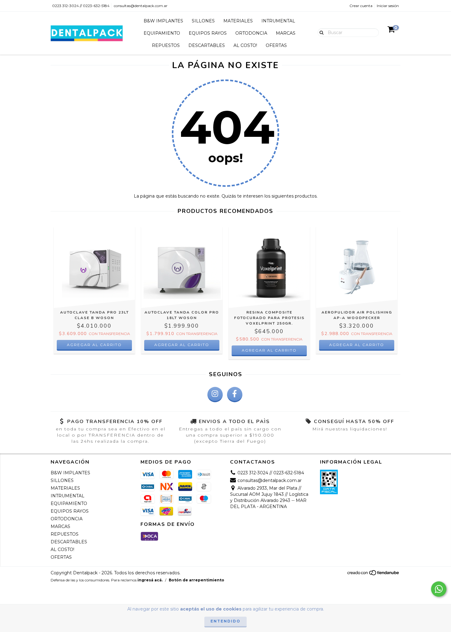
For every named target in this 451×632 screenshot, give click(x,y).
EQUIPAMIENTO (162, 33)
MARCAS (285, 33)
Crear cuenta (360, 5)
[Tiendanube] (373, 574)
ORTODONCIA (251, 33)
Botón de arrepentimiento (196, 580)
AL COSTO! (245, 45)
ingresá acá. (150, 580)
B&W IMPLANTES (163, 21)
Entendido (225, 621)
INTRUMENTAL (278, 21)
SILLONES (203, 21)
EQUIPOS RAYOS (208, 33)
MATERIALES (238, 21)
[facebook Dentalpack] (234, 394)
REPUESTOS (166, 45)
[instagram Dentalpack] (215, 394)
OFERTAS (276, 45)
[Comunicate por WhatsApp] (438, 589)
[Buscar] (320, 32)
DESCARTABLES (206, 45)
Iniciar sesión (388, 5)
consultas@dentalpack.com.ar (141, 5)
